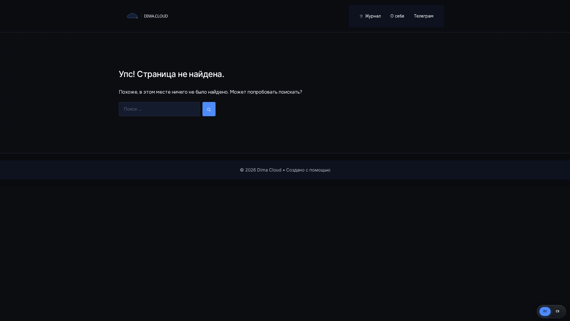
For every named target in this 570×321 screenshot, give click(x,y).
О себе (397, 16)
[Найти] (209, 109)
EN (557, 311)
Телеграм (423, 16)
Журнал (373, 16)
